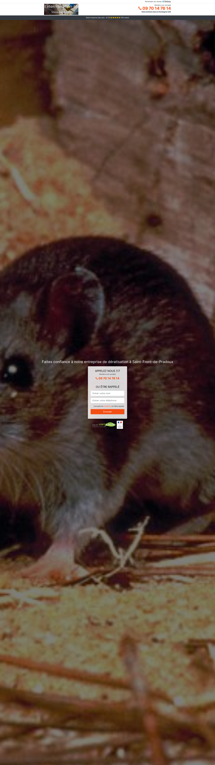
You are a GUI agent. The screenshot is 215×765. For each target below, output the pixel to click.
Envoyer (107, 411)
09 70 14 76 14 (156, 8)
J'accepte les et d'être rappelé (109, 406)
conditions (107, 406)
